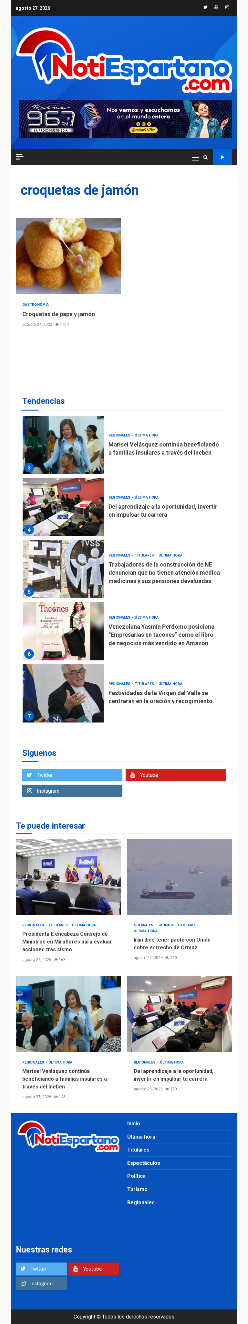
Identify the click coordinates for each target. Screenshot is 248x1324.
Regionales (119, 435)
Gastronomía (35, 304)
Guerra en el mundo (154, 925)
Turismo (137, 1189)
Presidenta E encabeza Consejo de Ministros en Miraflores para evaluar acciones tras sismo (68, 877)
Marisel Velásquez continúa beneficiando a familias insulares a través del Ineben (63, 445)
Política (136, 1176)
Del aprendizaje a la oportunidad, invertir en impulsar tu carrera (63, 507)
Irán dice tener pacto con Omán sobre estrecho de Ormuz (179, 877)
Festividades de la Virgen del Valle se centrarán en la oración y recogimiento (63, 693)
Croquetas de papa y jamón (68, 256)
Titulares (145, 555)
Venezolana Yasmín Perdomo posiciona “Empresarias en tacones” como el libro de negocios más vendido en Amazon (63, 631)
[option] (124, 446)
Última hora (147, 435)
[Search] (205, 157)
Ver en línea (222, 157)
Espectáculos (143, 1163)
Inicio (133, 1123)
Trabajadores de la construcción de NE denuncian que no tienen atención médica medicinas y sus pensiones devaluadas (63, 569)
